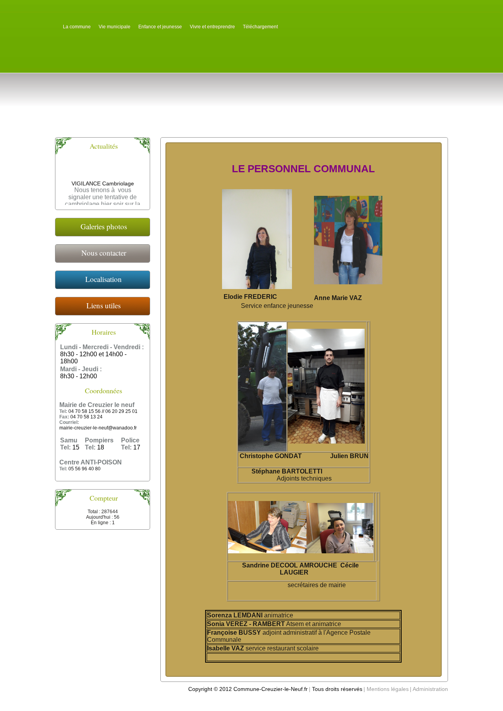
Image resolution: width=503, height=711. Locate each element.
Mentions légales (388, 689)
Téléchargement (260, 26)
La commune (77, 26)
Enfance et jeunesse (160, 26)
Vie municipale (114, 26)
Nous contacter (103, 253)
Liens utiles (103, 305)
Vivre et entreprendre (212, 26)
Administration (430, 689)
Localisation (103, 279)
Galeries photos (104, 226)
